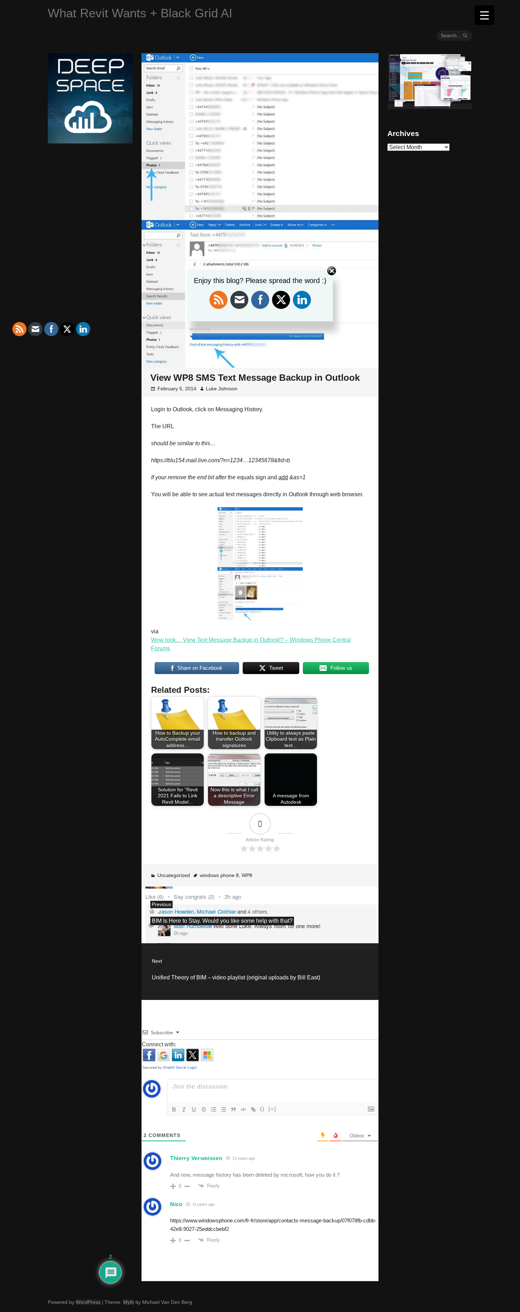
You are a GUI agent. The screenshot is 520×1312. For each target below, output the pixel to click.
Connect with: (159, 1044)
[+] (272, 1109)
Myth (128, 1302)
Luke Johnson (221, 388)
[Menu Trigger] (484, 15)
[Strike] (204, 1109)
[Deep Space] (90, 140)
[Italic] (184, 1109)
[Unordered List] (224, 1109)
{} (262, 1109)
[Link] (253, 1109)
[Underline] (194, 1109)
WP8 (247, 875)
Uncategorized (173, 875)
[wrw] (429, 106)
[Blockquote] (233, 1109)
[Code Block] (243, 1109)
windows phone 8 (219, 875)
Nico (176, 1204)
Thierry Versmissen (196, 1158)
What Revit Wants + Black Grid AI (140, 13)
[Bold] (174, 1109)
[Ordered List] (214, 1109)
